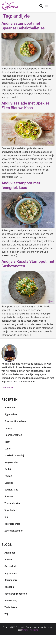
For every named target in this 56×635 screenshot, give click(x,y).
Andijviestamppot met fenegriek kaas (20, 185)
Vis (6, 517)
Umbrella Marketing (30, 630)
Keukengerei (11, 580)
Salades (8, 482)
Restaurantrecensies (15, 593)
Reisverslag (10, 600)
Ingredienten (11, 573)
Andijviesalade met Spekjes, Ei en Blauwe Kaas (25, 105)
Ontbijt (7, 469)
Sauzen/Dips (11, 489)
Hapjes (8, 428)
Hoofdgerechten (13, 435)
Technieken (10, 607)
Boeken (8, 559)
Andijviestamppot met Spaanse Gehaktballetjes (23, 25)
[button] (46, 6)
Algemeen (10, 552)
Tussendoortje (12, 503)
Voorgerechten (12, 523)
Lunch (7, 448)
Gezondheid (10, 566)
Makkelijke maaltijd (14, 455)
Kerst (7, 441)
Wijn (6, 614)
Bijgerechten (11, 414)
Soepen (8, 496)
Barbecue (9, 407)
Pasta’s (8, 476)
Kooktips (9, 586)
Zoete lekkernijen (13, 530)
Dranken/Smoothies (15, 421)
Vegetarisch (10, 510)
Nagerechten (11, 462)
